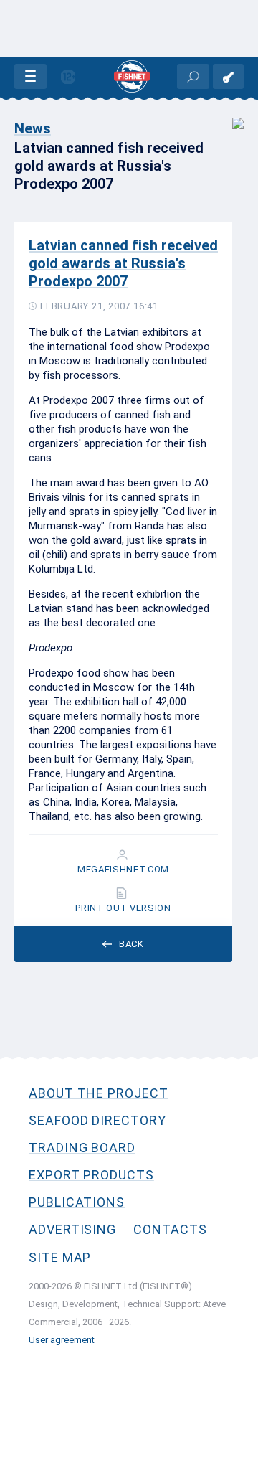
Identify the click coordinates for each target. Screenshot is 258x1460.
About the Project (98, 1093)
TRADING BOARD (82, 1147)
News (32, 128)
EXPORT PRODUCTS (91, 1174)
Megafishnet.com (123, 869)
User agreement (62, 1339)
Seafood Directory (97, 1120)
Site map (60, 1257)
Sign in (228, 76)
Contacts (169, 1229)
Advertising (72, 1229)
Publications (77, 1202)
